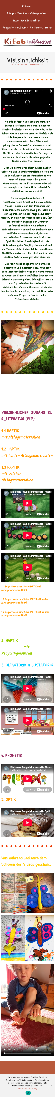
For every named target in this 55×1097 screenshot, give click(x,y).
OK (28, 1093)
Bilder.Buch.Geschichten (26, 20)
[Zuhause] (13, 65)
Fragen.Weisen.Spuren (15, 27)
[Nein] (51, 1085)
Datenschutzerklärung (27, 1088)
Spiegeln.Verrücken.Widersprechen (26, 13)
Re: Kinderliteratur (41, 27)
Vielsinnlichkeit (36, 65)
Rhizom (26, 6)
